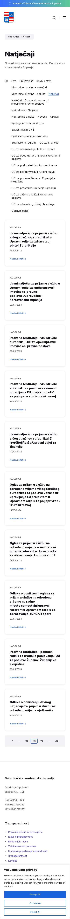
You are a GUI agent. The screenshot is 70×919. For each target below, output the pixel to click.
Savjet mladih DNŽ (22, 129)
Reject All (35, 912)
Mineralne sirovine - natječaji (29, 87)
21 (41, 741)
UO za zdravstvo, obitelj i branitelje (32, 204)
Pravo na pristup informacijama (25, 832)
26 (56, 741)
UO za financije (48, 142)
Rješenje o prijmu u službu (27, 123)
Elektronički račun (18, 841)
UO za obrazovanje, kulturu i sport (33, 149)
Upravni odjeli (19, 210)
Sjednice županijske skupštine (29, 136)
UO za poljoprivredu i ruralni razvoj (33, 171)
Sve (13, 81)
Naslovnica (13, 36)
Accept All (35, 894)
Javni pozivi (43, 81)
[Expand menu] (64, 18)
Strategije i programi (23, 142)
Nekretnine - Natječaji (24, 110)
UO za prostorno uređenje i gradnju (33, 188)
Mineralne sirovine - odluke (28, 94)
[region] (35, 892)
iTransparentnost (17, 855)
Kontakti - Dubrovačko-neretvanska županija (37, 3)
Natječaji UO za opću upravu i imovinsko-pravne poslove (30, 102)
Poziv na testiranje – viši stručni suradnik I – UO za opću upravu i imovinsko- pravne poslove (33, 342)
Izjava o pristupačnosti (20, 836)
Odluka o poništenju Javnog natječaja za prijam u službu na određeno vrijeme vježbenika (33, 706)
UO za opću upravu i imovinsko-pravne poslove (36, 157)
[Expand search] (54, 18)
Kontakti (12, 860)
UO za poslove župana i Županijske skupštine (33, 180)
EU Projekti (26, 81)
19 (26, 741)
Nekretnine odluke (22, 116)
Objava (54, 116)
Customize (35, 903)
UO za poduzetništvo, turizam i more (34, 165)
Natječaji (54, 94)
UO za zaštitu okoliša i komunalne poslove (32, 196)
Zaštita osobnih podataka (22, 846)
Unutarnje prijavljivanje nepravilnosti (27, 851)
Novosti (26, 36)
